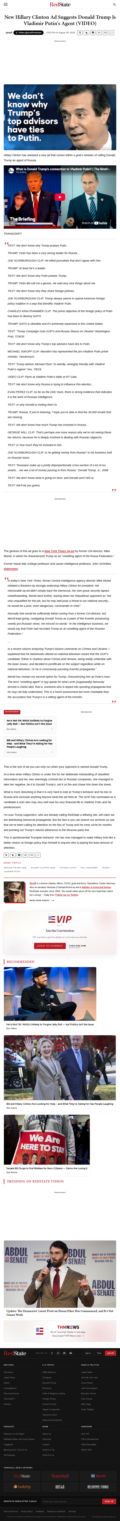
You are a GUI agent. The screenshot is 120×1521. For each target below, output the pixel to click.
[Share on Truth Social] (86, 32)
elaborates (11, 568)
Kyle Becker (12, 1172)
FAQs (99, 1353)
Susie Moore (87, 1383)
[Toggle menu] (5, 4)
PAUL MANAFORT (89, 868)
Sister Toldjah (87, 1409)
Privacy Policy (27, 1511)
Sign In (88, 1353)
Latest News (9, 1377)
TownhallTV (9, 1399)
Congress (46, 1377)
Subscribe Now (77, 946)
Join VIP (110, 1353)
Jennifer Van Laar (89, 1377)
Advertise (46, 1439)
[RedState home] (15, 1353)
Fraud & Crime (49, 1404)
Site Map (72, 1511)
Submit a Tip (48, 1450)
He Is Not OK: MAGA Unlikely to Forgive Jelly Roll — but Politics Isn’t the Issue (50, 1024)
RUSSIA (106, 868)
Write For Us (48, 1455)
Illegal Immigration (51, 1409)
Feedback (40, 1511)
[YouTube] (70, 1353)
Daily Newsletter (88, 1444)
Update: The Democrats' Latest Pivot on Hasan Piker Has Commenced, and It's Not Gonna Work (59, 1313)
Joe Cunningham (89, 1388)
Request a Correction (56, 1511)
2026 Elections (49, 1372)
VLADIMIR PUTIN (12, 871)
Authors (7, 1404)
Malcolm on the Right (14, 1434)
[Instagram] (58, 1353)
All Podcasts (9, 1455)
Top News (8, 1372)
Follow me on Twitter (66, 895)
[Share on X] (80, 32)
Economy (46, 1388)
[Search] (115, 4)
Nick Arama (11, 1108)
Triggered (8, 1444)
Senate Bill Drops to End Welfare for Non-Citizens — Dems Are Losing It (46, 1168)
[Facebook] (64, 1353)
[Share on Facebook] (92, 32)
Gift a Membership (90, 1439)
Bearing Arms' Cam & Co (15, 1450)
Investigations (10, 1388)
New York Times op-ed (59, 551)
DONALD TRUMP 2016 (15, 868)
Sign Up (109, 1501)
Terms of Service (11, 1511)
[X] (51, 1353)
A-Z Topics (48, 1365)
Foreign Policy (49, 1399)
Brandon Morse (88, 1393)
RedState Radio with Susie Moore (19, 1439)
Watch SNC (86, 1450)
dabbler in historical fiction (96, 887)
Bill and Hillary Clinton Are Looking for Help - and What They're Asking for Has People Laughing (59, 1103)
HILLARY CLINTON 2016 (43, 868)
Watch (7, 1383)
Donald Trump (49, 1383)
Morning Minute (11, 1393)
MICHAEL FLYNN (68, 868)
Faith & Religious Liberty (53, 1393)
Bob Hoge (86, 1404)
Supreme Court (49, 1415)
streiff (9, 32)
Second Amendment (52, 1420)
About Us (46, 1434)
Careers (46, 1444)
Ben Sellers (11, 1028)
